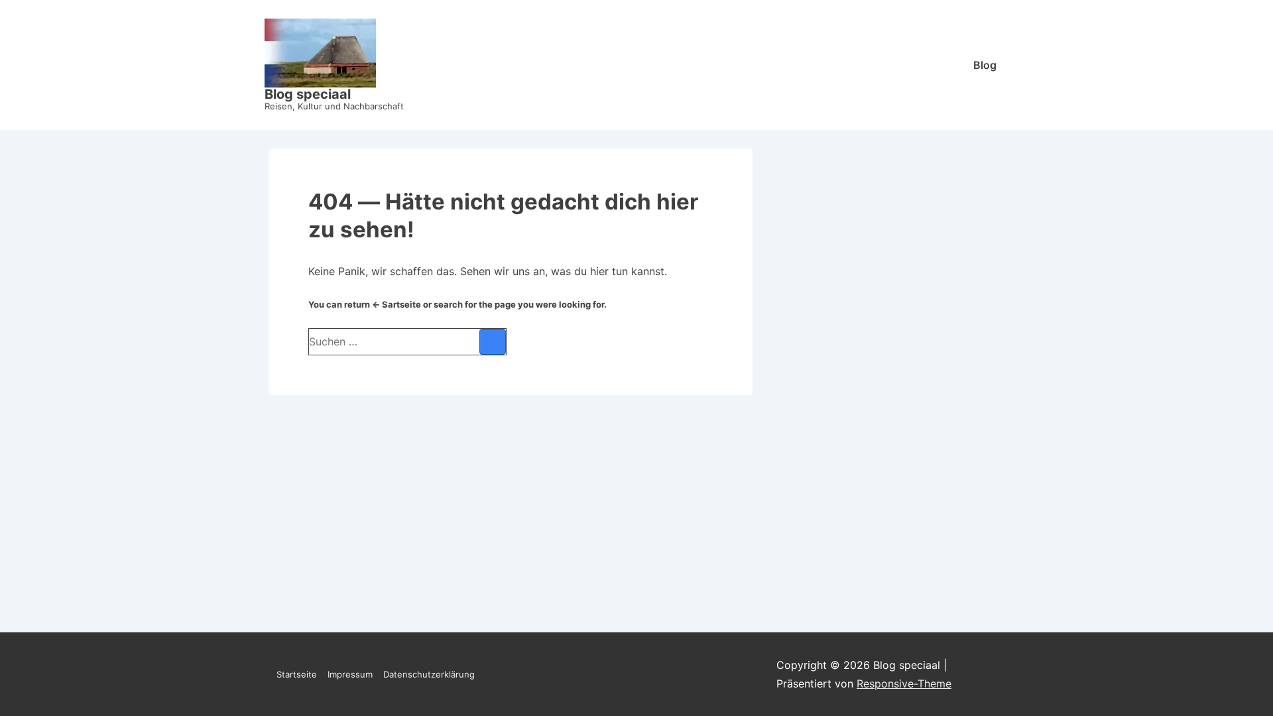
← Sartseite (396, 304)
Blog (985, 65)
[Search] (492, 342)
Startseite (296, 674)
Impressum (350, 674)
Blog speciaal (308, 94)
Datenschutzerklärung (429, 674)
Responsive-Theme (904, 683)
